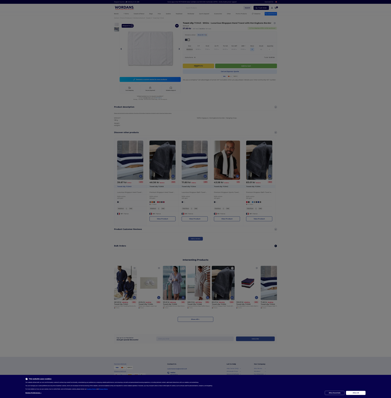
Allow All (356, 393)
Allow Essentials (334, 393)
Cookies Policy (91, 389)
